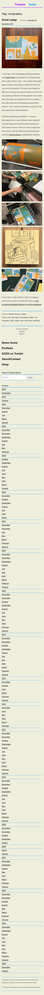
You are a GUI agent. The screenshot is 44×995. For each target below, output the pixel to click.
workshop (36, 320)
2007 (4, 858)
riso (36, 317)
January (5, 401)
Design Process (14, 314)
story (22, 320)
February (5, 452)
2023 (4, 397)
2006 (4, 891)
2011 (4, 730)
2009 (4, 824)
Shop (5, 364)
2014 (4, 635)
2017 (4, 521)
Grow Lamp (9, 19)
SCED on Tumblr (12, 353)
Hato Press (10, 78)
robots (17, 320)
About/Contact (11, 359)
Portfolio (7, 348)
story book (28, 320)
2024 (4, 389)
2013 (4, 678)
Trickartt (20, 4)
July (3, 415)
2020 (4, 426)
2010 (4, 777)
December (6, 408)
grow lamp (15, 317)
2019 (4, 456)
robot (12, 320)
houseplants (24, 317)
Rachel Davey (15, 135)
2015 (4, 591)
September (6, 393)
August (4, 412)
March (4, 419)
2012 (4, 704)
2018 (4, 492)
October (5, 459)
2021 (4, 404)
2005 (4, 923)
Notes (32, 4)
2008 (4, 847)
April (4, 481)
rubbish (23, 314)
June (4, 474)
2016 (4, 551)
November (6, 434)
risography (5, 320)
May (3, 448)
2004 (4, 964)
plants (32, 317)
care (9, 317)
